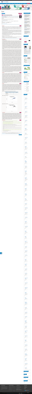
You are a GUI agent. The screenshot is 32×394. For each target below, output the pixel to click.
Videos (19, 3)
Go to (20, 72)
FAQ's (23, 0)
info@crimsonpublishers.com (19, 389)
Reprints (15, 3)
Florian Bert (26, 307)
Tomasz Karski (26, 111)
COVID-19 (29, 3)
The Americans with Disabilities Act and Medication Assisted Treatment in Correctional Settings (27, 22)
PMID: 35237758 (25, 27)
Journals (12, 3)
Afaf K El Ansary (26, 363)
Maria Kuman (26, 203)
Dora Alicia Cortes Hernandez (26, 321)
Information (9, 3)
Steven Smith (26, 124)
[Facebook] (31, 0)
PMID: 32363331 (25, 33)
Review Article (3, 13)
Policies (21, 3)
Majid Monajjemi (26, 212)
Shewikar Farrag (26, 137)
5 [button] (25, 63)
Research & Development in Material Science (27, 53)
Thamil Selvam (26, 115)
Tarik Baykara (26, 120)
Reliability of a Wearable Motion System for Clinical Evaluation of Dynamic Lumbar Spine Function (26, 19)
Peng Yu (25, 156)
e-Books (17, 3)
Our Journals (25, 386)
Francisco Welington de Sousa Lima (26, 302)
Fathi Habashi (26, 316)
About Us (6, 3)
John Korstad (26, 246)
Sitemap (25, 0)
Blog (24, 0)
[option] (27, 50)
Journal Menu (20, 13)
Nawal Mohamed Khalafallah (26, 161)
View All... (29, 63)
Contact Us (25, 3)
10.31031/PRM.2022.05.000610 (4, 23)
